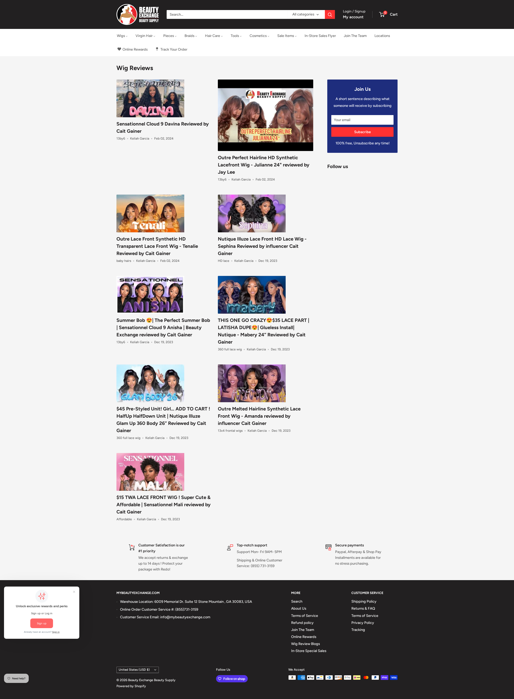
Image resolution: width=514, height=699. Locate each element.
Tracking (358, 630)
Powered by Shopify (131, 686)
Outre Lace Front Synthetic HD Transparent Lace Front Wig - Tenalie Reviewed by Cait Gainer (157, 246)
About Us (298, 608)
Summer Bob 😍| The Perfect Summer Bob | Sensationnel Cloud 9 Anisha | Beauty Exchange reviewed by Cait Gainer (163, 327)
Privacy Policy (362, 622)
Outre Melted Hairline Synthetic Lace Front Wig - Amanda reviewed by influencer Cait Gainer (259, 416)
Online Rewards (303, 637)
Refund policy (302, 622)
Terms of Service (304, 615)
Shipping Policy (363, 601)
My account (353, 17)
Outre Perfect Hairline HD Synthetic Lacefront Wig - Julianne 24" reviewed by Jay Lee (263, 165)
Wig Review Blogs (305, 644)
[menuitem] (122, 35)
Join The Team (302, 630)
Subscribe (362, 132)
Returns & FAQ (363, 608)
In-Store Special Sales (308, 651)
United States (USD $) (134, 669)
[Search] (330, 14)
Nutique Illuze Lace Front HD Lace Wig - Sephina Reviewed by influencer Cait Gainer (262, 246)
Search (296, 601)
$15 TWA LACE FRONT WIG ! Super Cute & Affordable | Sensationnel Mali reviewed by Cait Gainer (163, 504)
